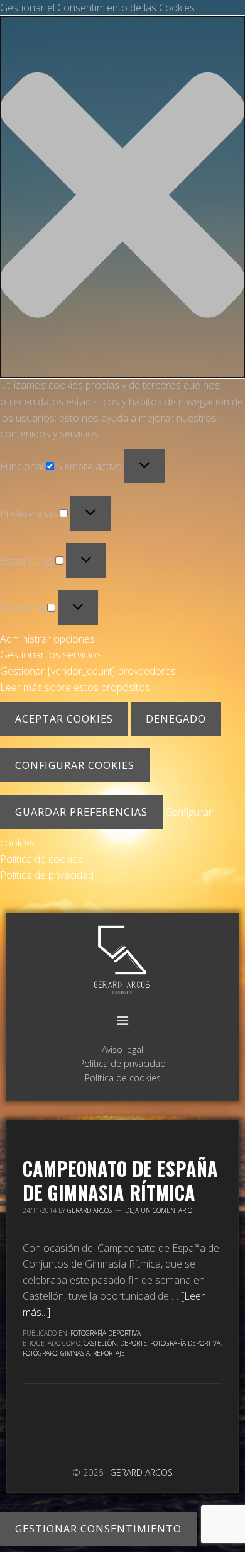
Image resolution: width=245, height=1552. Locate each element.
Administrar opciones (47, 639)
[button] (122, 197)
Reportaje (109, 1353)
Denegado (176, 719)
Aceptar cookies (64, 719)
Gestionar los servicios (51, 654)
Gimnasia (75, 1353)
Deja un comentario (158, 1210)
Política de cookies (41, 859)
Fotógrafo (40, 1353)
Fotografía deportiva (185, 1343)
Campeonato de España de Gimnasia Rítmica (120, 1180)
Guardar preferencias (81, 812)
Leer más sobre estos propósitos (75, 687)
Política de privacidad (47, 875)
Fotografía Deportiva (105, 1333)
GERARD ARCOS (122, 960)
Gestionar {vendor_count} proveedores (88, 671)
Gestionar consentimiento (98, 1529)
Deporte (133, 1343)
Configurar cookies (74, 765)
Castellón (100, 1343)
